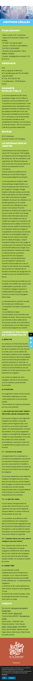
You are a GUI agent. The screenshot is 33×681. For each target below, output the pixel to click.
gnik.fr (4, 627)
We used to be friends (18, 608)
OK (4, 678)
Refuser (12, 678)
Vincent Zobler (12, 627)
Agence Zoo (18, 613)
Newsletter (16, 663)
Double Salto (6, 611)
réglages (4, 674)
